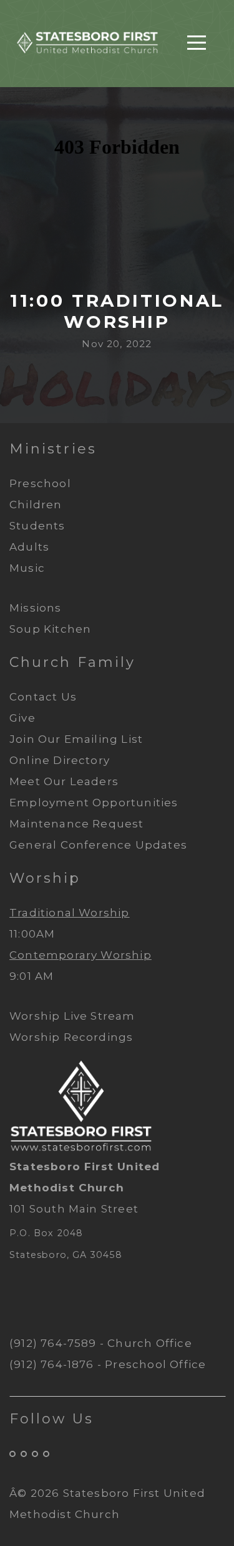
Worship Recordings (71, 1037)
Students (37, 525)
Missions (35, 608)
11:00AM (32, 934)
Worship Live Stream (72, 1016)
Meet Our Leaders (64, 781)
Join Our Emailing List (77, 739)
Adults (29, 547)
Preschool (40, 483)
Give (24, 718)
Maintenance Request (76, 823)
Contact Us (44, 697)
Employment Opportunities (93, 802)
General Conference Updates (98, 845)
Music (27, 568)
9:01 (20, 976)
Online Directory (59, 760)
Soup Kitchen (50, 629)
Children (35, 504)
